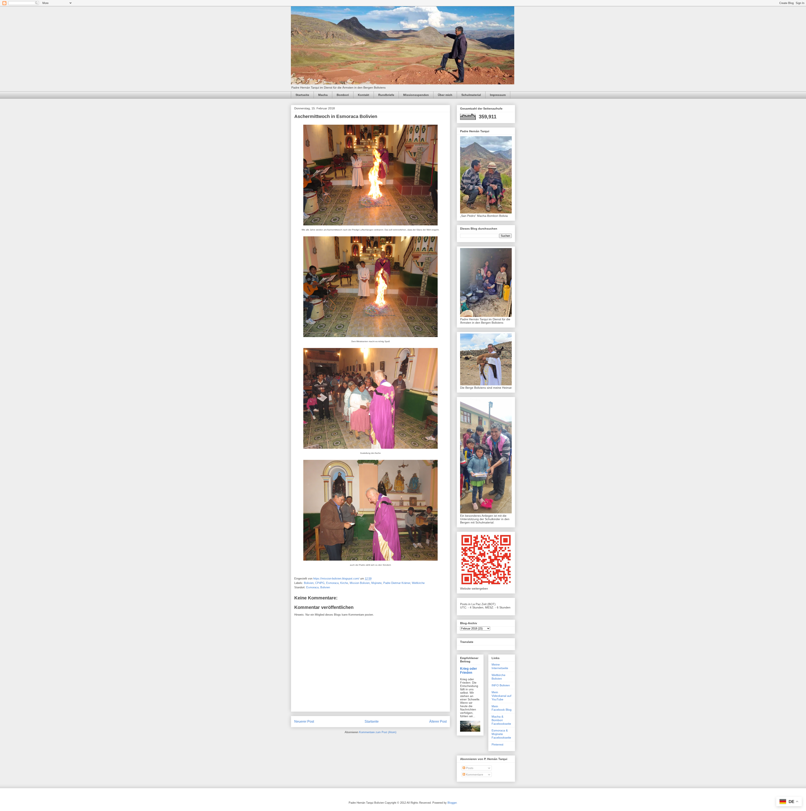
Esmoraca (332, 583)
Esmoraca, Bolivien (318, 587)
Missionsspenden (416, 95)
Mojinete (376, 583)
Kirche (344, 583)
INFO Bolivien (501, 685)
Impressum (498, 95)
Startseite (302, 95)
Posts (469, 768)
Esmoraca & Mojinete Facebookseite (501, 734)
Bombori (343, 95)
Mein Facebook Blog (502, 708)
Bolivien (309, 583)
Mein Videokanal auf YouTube (501, 696)
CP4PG (319, 583)
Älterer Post (438, 721)
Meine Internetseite (500, 666)
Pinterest (497, 744)
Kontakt (363, 95)
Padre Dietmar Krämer (396, 583)
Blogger (452, 802)
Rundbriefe (386, 95)
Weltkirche (418, 583)
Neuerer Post (304, 721)
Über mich (445, 95)
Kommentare (474, 774)
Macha (323, 95)
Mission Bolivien (360, 583)
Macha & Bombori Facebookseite (501, 720)
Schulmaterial (471, 95)
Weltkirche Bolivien (498, 676)
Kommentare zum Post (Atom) (377, 732)
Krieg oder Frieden (468, 670)
